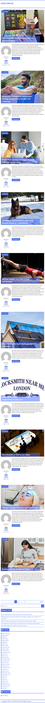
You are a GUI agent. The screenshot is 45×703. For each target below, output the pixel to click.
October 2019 (5, 661)
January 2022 (5, 649)
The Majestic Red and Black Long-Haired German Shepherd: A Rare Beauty (21, 623)
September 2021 (6, 652)
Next (41, 602)
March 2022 (5, 645)
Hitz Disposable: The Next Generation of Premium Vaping (17, 614)
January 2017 (5, 683)
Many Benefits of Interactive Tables (16, 455)
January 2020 (5, 657)
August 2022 (5, 640)
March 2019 (5, 662)
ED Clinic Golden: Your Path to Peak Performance (14, 625)
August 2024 (5, 635)
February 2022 (5, 647)
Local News (5, 11)
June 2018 (4, 669)
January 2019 (5, 666)
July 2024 (4, 637)
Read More (15, 58)
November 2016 (6, 684)
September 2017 (6, 674)
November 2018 (6, 667)
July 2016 (4, 688)
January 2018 (5, 671)
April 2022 (4, 644)
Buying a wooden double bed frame (16, 569)
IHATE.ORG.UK (7, 3)
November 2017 (6, 672)
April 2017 (4, 679)
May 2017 (4, 678)
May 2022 (4, 642)
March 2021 (5, 655)
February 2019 (5, 664)
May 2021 (4, 654)
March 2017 (5, 681)
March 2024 (5, 638)
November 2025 (6, 633)
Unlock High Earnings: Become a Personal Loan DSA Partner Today (19, 621)
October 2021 (5, 650)
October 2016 (5, 686)
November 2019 (6, 659)
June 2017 (4, 676)
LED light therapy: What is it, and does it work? (20, 508)
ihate (6, 58)
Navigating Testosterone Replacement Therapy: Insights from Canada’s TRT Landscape (17, 98)
